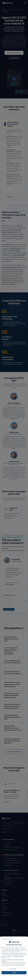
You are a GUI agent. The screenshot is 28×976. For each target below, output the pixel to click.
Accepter (14, 972)
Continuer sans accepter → (8, 939)
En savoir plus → (14, 968)
